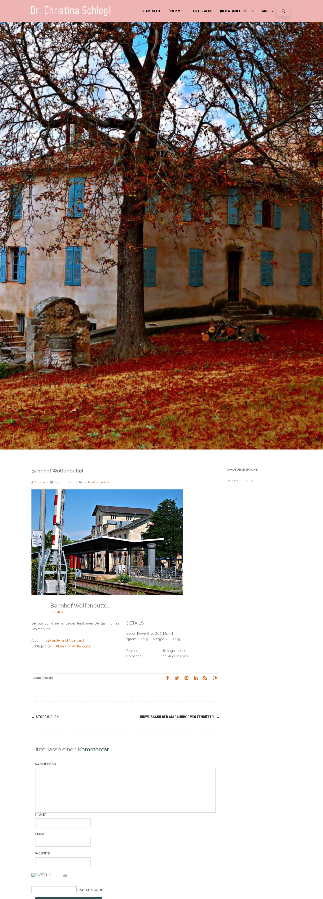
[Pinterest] (186, 678)
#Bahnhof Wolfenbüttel (74, 646)
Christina (56, 612)
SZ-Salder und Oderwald (65, 640)
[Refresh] (65, 876)
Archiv (268, 11)
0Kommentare (100, 482)
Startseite (151, 11)
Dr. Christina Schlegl (70, 11)
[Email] (214, 678)
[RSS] (205, 678)
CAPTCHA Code (90, 889)
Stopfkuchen (45, 717)
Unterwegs (202, 11)
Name (40, 814)
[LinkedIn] (196, 678)
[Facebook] (167, 678)
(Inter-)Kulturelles (237, 11)
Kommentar (45, 763)
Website (42, 853)
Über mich (177, 11)
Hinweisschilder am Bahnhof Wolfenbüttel (179, 717)
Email (40, 833)
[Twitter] (177, 678)
